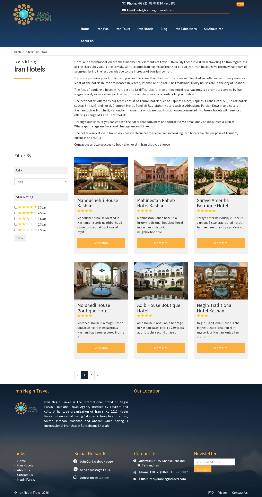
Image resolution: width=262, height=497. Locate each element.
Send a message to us (95, 470)
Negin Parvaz (26, 479)
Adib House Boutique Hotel (158, 308)
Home (85, 29)
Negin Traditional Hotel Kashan (215, 308)
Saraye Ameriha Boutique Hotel (213, 203)
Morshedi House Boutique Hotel (93, 308)
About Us (87, 41)
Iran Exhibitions (185, 29)
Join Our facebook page (96, 461)
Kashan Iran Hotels (36, 51)
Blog (163, 29)
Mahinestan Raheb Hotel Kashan (156, 203)
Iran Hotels (145, 29)
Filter (20, 238)
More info (101, 243)
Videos (222, 492)
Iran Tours (123, 29)
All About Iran (213, 29)
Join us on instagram (94, 477)
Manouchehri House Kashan (97, 203)
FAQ (211, 492)
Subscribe (202, 470)
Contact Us (25, 475)
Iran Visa (102, 29)
